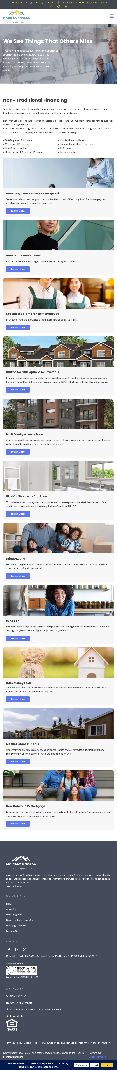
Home (9, 903)
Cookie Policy (31, 1042)
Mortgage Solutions (16, 925)
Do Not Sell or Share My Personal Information (86, 1042)
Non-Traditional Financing (20, 920)
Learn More (18, 211)
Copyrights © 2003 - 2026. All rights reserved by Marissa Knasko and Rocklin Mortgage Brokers (43, 1054)
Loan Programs (14, 914)
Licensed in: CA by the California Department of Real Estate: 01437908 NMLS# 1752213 (51, 956)
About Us (11, 909)
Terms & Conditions (50, 1042)
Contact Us (12, 930)
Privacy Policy (14, 1042)
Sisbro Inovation (97, 1056)
